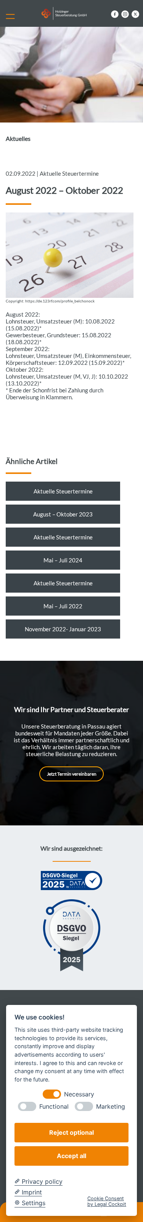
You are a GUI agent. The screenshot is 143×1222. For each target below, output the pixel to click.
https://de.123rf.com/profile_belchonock (60, 301)
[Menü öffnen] (13, 14)
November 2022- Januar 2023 (63, 629)
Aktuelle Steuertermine (63, 491)
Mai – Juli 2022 (62, 606)
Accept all (71, 1156)
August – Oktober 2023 (63, 514)
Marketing (110, 1106)
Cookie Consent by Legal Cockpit (106, 1201)
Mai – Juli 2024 (62, 560)
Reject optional (71, 1132)
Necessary (79, 1094)
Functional (54, 1106)
